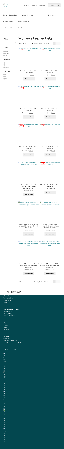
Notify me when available (31, 233)
